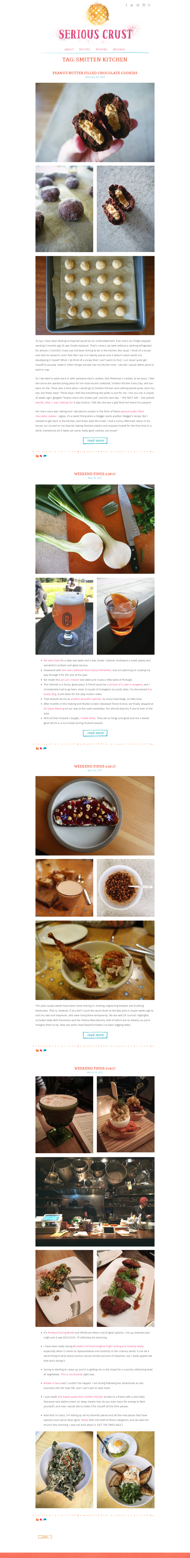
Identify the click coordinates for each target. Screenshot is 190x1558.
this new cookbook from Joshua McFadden (86, 670)
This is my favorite (71, 1374)
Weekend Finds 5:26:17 (95, 474)
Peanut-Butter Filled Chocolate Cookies (95, 73)
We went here (52, 660)
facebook (125, 5)
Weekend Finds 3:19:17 (95, 1068)
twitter (131, 5)
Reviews (102, 49)
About (69, 49)
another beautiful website (86, 699)
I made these (88, 718)
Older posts (45, 1538)
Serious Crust (96, 23)
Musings (119, 49)
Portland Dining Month (61, 1332)
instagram (143, 5)
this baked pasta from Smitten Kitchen (80, 1396)
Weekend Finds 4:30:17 (95, 766)
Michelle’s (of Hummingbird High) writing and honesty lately (108, 1346)
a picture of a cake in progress (125, 684)
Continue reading (98, 441)
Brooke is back (52, 1383)
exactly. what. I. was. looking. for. (54, 402)
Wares (84, 1420)
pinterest (137, 5)
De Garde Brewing (54, 708)
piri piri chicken (70, 679)
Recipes (84, 49)
